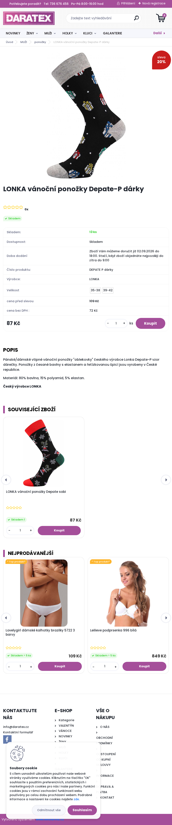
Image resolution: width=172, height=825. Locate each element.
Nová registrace (153, 3)
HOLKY (68, 33)
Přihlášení (128, 3)
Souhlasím (82, 810)
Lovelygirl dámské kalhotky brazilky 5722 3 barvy (40, 632)
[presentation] (6, 480)
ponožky (40, 42)
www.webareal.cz (50, 819)
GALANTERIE (112, 33)
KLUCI (87, 33)
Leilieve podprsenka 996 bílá (113, 630)
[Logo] (29, 18)
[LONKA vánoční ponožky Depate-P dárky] (86, 115)
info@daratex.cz (16, 727)
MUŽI (48, 33)
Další (157, 33)
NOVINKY (13, 33)
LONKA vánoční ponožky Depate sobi (36, 492)
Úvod (9, 42)
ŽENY (30, 33)
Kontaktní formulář (18, 732)
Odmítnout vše (49, 810)
